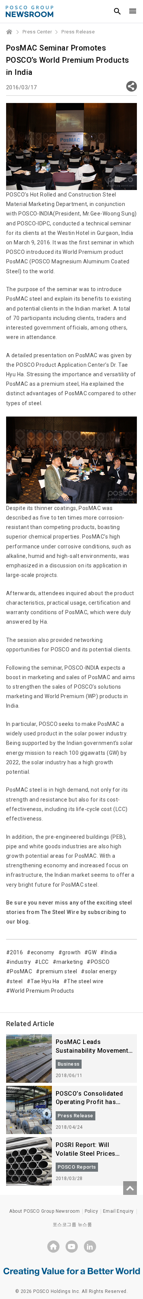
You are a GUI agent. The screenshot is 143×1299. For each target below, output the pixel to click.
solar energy (101, 971)
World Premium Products (42, 991)
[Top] (130, 1188)
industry (20, 962)
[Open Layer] (131, 86)
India (110, 952)
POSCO (100, 962)
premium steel (58, 971)
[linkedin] (90, 1246)
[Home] (9, 32)
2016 (16, 952)
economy (43, 952)
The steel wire (85, 981)
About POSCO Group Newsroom (44, 1211)
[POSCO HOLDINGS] (53, 1246)
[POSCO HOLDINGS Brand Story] (71, 1271)
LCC (44, 962)
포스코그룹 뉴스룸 (72, 1224)
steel (16, 981)
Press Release (78, 32)
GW (92, 952)
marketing (69, 962)
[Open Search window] (117, 11)
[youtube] (72, 1246)
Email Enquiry (118, 1211)
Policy (91, 1211)
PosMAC (21, 971)
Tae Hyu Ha (45, 981)
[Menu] (132, 11)
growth (71, 952)
